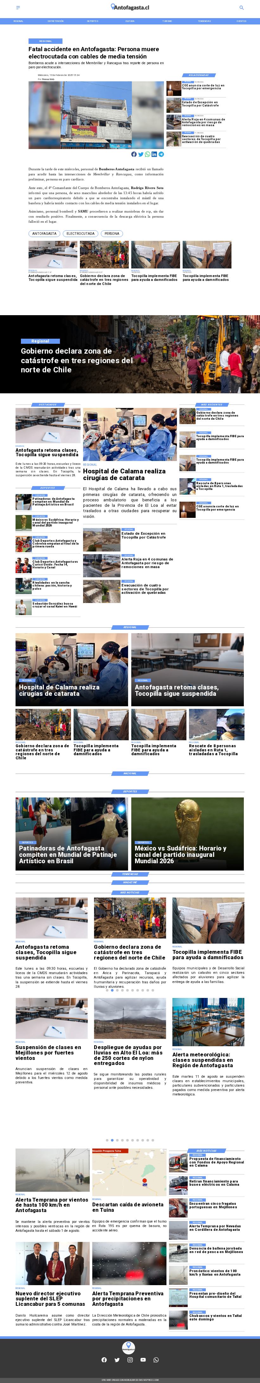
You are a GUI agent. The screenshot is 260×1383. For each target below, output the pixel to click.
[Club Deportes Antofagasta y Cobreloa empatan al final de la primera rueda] (24, 544)
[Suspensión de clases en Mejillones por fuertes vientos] (52, 1038)
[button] (44, 233)
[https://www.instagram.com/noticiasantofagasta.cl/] (130, 1361)
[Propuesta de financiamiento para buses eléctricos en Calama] (178, 1163)
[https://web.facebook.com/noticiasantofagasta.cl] (104, 1361)
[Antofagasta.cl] (18, 9)
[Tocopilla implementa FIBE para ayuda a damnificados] (187, 439)
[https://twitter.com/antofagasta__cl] (117, 1361)
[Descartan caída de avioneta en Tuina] (129, 1196)
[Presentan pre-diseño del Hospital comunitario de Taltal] (178, 1297)
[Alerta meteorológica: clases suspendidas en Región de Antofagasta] (208, 1046)
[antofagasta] (130, 12)
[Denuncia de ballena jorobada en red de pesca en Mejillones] (178, 1253)
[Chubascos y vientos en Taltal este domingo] (178, 1320)
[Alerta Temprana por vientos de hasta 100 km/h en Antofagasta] (53, 1191)
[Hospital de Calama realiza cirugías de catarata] (130, 460)
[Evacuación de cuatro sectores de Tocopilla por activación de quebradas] (173, 139)
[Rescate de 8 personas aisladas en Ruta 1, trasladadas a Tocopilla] (187, 486)
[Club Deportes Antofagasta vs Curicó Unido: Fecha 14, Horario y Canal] (24, 565)
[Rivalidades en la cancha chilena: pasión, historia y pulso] (24, 586)
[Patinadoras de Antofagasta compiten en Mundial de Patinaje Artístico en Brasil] (24, 502)
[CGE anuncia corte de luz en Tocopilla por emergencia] (173, 88)
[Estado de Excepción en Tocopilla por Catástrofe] (173, 105)
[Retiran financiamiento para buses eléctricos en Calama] (178, 1185)
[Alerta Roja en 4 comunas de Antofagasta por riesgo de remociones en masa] (173, 122)
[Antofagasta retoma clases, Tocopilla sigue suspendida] (52, 938)
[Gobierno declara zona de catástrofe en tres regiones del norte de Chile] (187, 416)
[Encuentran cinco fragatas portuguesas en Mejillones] (178, 1207)
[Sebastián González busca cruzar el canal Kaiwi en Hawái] (24, 607)
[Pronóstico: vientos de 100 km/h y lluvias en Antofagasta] (178, 1275)
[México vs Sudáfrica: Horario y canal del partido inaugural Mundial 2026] (24, 523)
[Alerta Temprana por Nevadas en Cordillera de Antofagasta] (178, 1230)
